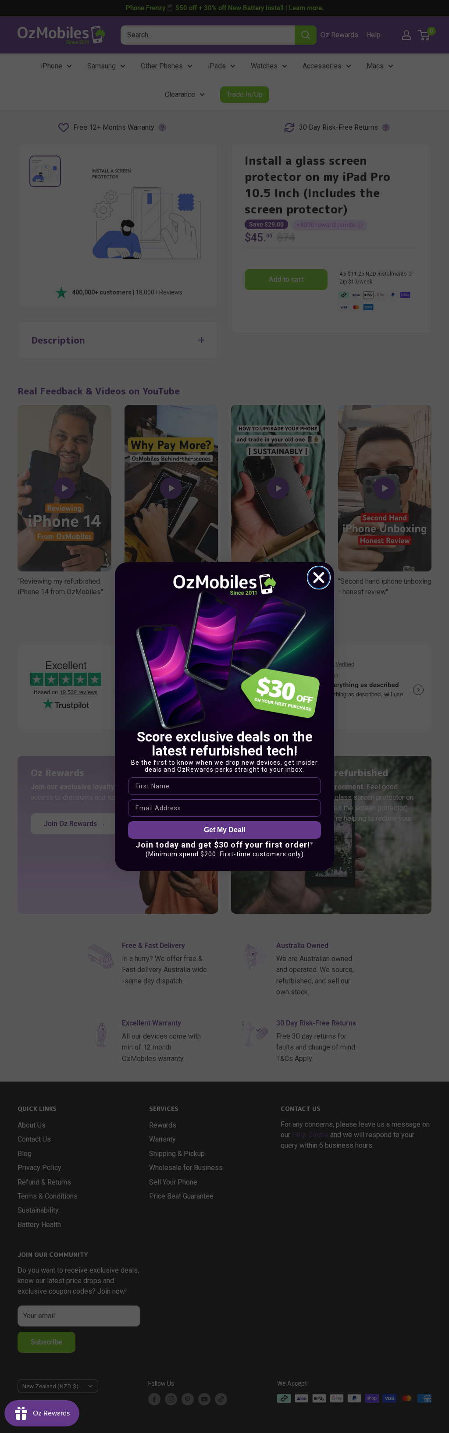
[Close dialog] (319, 578)
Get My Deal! (225, 830)
